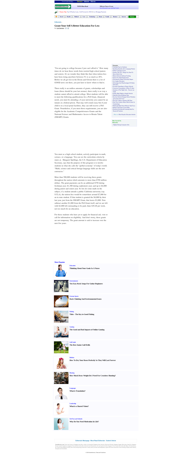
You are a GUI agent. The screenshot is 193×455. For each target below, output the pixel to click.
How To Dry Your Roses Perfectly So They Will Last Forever (93, 360)
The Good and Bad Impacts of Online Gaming (87, 330)
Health (68, 16)
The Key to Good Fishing (84, 314)
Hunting (72, 373)
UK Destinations (132, 445)
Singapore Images (118, 444)
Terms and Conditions (101, 452)
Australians (64, 448)
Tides (72, 314)
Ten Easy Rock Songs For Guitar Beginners (86, 284)
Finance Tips (63, 12)
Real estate (124, 444)
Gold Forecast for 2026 (85, 12)
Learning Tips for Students (120, 67)
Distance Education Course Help (121, 107)
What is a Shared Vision (79, 406)
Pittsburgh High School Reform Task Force (124, 105)
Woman (132, 16)
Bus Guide (84, 445)
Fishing (72, 311)
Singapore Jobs (70, 448)
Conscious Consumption (119, 88)
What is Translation (77, 391)
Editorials (58, 22)
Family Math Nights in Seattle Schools (123, 93)
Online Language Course (119, 70)
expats (106, 447)
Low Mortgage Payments (99, 12)
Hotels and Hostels (109, 444)
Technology (92, 16)
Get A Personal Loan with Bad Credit (109, 8)
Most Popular (60, 262)
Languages (73, 388)
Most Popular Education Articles (127, 114)
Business (115, 16)
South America (133, 447)
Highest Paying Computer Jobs (121, 124)
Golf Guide (73, 342)
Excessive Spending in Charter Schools (123, 86)
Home (100, 16)
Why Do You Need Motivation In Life (84, 422)
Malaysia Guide (66, 447)
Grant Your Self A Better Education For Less (77, 25)
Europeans (57, 448)
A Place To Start (130, 88)
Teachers (120, 111)
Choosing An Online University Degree (123, 79)
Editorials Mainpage (82, 440)
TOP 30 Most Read (82, 6)
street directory (101, 444)
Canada (127, 447)
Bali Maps (126, 445)
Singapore (80, 1)
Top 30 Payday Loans (72, 12)
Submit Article (111, 440)
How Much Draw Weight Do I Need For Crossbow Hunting (92, 376)
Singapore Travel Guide (113, 445)
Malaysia (93, 1)
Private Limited (58, 445)
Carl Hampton (60, 28)
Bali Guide (121, 445)
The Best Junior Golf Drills (80, 345)
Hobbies (72, 357)
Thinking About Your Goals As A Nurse (85, 268)
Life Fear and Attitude (76, 419)
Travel (61, 16)
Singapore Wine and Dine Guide (74, 445)
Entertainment (74, 281)
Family (107, 16)
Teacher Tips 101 (117, 72)
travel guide (101, 445)
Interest (124, 16)
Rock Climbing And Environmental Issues (86, 299)
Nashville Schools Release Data (121, 95)
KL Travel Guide (59, 447)
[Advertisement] (72, 47)
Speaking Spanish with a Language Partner (124, 68)
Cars (84, 16)
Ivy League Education (118, 81)
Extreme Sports (74, 296)
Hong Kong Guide (80, 447)
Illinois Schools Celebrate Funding (122, 76)
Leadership (73, 403)
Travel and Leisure (69, 444)
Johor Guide (73, 447)
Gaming (72, 327)
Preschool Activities (118, 109)
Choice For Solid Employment (121, 77)
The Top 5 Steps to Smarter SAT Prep (122, 100)
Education (73, 265)
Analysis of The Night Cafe (120, 90)
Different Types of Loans (106, 6)
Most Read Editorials (97, 440)
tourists (112, 447)
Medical (76, 16)
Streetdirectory (92, 452)
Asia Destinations (92, 445)
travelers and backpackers (99, 447)
